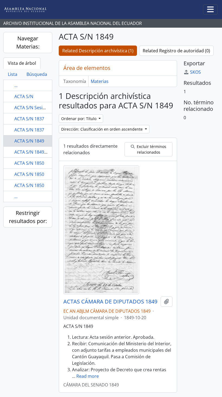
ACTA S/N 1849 (29, 141)
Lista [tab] (12, 74)
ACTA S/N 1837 (29, 119)
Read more (87, 376)
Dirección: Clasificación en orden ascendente (102, 129)
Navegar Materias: (28, 42)
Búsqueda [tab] (37, 74)
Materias (100, 81)
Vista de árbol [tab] (22, 63)
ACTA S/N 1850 (29, 163)
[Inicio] (29, 10)
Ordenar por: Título (79, 118)
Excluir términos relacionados (151, 149)
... (16, 85)
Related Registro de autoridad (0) (176, 51)
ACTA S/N (23, 96)
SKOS (195, 72)
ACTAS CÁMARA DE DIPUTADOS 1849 (110, 301)
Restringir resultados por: (28, 217)
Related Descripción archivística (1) (97, 51)
